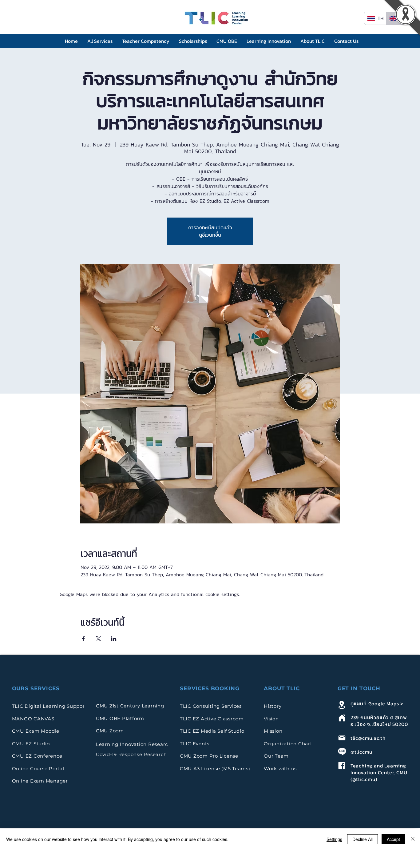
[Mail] (342, 738)
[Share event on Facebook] (83, 638)
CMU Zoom (110, 731)
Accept (393, 839)
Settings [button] (334, 839)
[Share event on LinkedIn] (114, 638)
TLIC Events (194, 744)
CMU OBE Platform (120, 718)
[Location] (342, 705)
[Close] (412, 839)
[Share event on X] (98, 638)
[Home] (342, 718)
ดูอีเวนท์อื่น (210, 235)
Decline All (362, 839)
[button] (100, 41)
